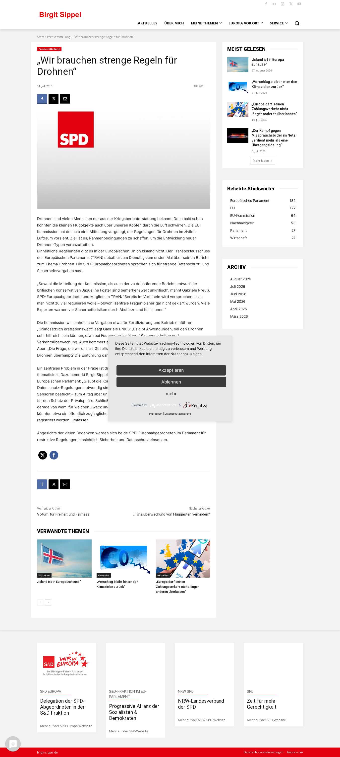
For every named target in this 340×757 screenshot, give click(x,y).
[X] (291, 4)
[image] (66, 664)
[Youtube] (299, 4)
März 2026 (239, 316)
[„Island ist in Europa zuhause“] (64, 558)
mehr (171, 393)
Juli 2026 (237, 286)
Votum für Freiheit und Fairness (63, 514)
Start (40, 37)
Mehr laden (261, 160)
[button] (297, 23)
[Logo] (80, 17)
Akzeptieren (171, 370)
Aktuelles (44, 575)
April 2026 (238, 309)
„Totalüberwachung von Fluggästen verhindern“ (171, 514)
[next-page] (48, 602)
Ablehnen (171, 381)
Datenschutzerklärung (178, 413)
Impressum (155, 413)
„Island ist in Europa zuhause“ (59, 582)
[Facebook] (266, 4)
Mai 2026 (237, 301)
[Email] (65, 99)
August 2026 (240, 279)
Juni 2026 (238, 294)
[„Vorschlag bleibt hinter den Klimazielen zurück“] (124, 558)
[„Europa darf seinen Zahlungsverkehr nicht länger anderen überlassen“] (183, 558)
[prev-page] (40, 602)
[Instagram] (282, 4)
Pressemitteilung (58, 37)
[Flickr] (274, 4)
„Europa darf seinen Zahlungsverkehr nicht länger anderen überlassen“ (177, 587)
